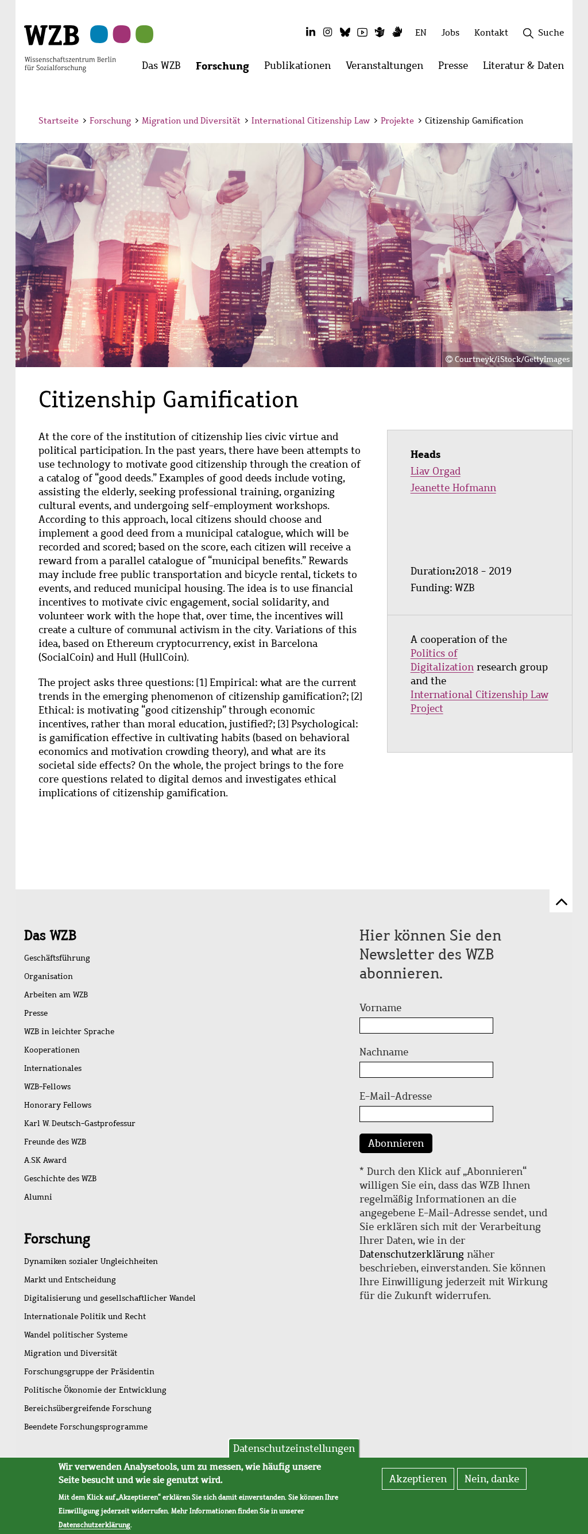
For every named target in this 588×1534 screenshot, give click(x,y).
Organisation (48, 976)
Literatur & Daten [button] (527, 68)
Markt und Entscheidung (70, 1279)
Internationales (53, 1068)
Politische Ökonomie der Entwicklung (95, 1390)
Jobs (450, 32)
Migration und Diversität (191, 120)
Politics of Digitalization (442, 660)
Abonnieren (396, 1143)
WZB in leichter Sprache (69, 1031)
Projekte (397, 120)
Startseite (58, 120)
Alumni (38, 1197)
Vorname (380, 1008)
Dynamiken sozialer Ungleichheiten (91, 1261)
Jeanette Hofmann (453, 488)
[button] (551, 122)
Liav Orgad (436, 471)
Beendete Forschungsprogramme (86, 1426)
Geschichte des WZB (60, 1178)
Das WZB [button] (165, 68)
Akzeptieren (418, 1479)
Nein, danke (492, 1479)
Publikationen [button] (301, 68)
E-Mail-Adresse (395, 1096)
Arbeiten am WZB (56, 994)
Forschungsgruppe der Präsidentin (89, 1371)
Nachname (383, 1052)
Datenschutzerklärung (411, 1254)
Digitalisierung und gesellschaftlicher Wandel (110, 1298)
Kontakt (491, 32)
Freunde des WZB (55, 1141)
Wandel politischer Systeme (75, 1334)
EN (421, 32)
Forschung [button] (226, 68)
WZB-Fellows (47, 1086)
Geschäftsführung (57, 958)
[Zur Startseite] (70, 48)
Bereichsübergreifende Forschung (88, 1408)
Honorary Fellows (57, 1105)
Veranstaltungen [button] (388, 68)
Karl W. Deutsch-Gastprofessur (80, 1123)
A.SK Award (45, 1160)
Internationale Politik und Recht (85, 1316)
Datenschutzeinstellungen (294, 1448)
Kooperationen (52, 1049)
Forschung (110, 120)
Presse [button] (456, 68)
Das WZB (50, 935)
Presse (36, 1013)
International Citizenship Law (311, 120)
